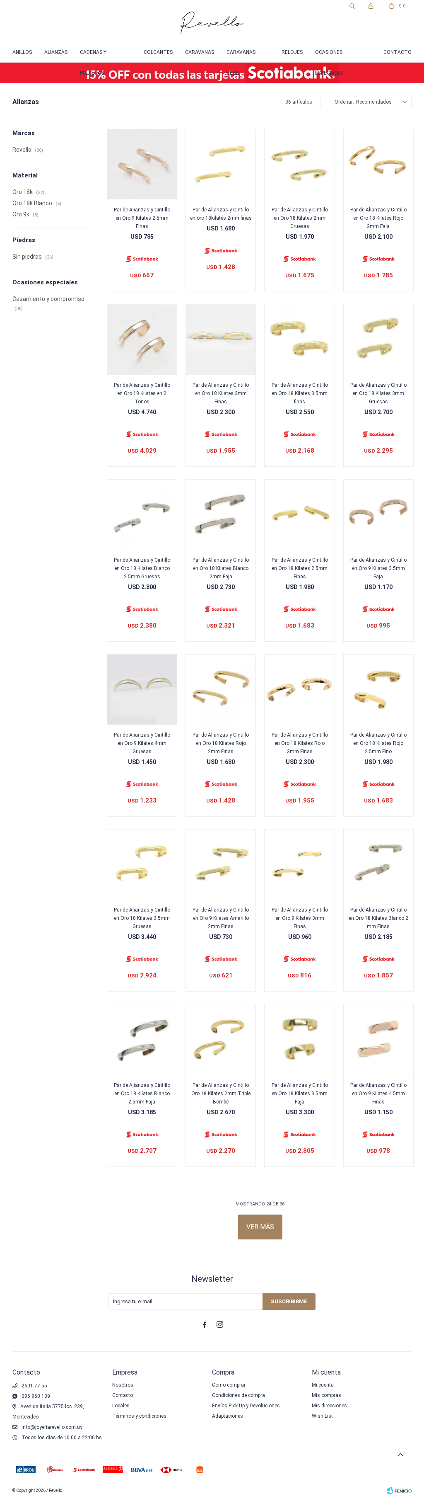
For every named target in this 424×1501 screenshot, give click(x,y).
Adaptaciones (227, 1416)
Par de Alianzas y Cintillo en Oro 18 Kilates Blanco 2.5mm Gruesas (142, 568)
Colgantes (158, 52)
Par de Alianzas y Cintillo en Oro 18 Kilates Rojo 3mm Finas (300, 743)
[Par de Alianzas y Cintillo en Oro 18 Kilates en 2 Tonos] (142, 339)
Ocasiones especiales (329, 56)
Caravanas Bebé (240, 56)
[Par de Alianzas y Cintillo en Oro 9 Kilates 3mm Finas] (299, 864)
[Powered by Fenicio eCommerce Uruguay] (399, 1490)
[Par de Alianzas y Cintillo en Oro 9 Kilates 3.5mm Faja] (378, 514)
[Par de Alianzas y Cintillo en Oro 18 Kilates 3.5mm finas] (299, 339)
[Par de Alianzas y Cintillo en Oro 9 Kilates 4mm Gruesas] (142, 689)
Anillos (22, 52)
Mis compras (326, 1395)
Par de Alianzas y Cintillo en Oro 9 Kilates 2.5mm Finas (142, 218)
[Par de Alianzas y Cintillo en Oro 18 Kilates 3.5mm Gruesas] (142, 864)
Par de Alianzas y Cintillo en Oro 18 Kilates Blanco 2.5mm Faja (142, 1093)
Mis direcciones (329, 1406)
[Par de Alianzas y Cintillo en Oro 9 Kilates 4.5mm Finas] (378, 1039)
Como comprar (229, 1385)
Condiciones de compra (238, 1395)
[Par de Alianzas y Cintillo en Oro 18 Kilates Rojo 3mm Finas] (299, 689)
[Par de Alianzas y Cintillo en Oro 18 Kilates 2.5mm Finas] (299, 514)
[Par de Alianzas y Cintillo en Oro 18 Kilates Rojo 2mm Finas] (221, 689)
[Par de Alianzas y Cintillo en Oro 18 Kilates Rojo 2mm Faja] (378, 164)
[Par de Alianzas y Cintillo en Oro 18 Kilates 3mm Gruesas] (378, 339)
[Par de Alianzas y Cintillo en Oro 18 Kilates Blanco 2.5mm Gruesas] (142, 514)
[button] (352, 6)
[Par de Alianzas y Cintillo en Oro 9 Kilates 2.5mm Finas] (142, 164)
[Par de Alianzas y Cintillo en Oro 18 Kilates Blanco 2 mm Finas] (378, 864)
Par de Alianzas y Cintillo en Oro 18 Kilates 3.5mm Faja (300, 1093)
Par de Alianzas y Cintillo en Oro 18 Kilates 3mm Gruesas (378, 393)
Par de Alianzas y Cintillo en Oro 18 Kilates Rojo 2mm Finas (221, 743)
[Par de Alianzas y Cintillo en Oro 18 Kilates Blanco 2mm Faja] (221, 514)
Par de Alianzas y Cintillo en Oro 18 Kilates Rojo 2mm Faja (378, 218)
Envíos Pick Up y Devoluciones (246, 1406)
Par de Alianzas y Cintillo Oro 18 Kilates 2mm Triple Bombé (221, 1093)
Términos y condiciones (139, 1416)
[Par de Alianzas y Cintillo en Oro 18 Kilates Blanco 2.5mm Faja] (142, 1039)
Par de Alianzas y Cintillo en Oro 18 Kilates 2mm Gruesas (300, 218)
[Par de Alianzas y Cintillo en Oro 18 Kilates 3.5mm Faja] (299, 1039)
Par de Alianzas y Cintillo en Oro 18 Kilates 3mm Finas (221, 393)
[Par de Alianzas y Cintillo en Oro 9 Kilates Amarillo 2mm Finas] (221, 864)
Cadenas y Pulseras (93, 56)
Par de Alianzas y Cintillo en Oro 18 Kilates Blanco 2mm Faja (221, 568)
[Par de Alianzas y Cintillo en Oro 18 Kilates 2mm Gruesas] (299, 164)
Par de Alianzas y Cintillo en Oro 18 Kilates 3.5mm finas (300, 393)
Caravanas (199, 52)
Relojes (292, 52)
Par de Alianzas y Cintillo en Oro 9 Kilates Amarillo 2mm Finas (221, 918)
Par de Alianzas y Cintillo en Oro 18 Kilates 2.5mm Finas (300, 568)
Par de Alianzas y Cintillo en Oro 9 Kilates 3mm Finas (300, 918)
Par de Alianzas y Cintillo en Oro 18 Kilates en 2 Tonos (142, 393)
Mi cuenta (323, 1385)
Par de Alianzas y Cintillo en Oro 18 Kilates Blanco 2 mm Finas (378, 918)
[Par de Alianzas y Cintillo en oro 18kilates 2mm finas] (221, 164)
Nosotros (122, 1385)
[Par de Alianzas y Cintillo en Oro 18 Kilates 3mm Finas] (221, 339)
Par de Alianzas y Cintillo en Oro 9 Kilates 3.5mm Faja (378, 568)
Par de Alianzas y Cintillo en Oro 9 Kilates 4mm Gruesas (142, 743)
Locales (121, 1406)
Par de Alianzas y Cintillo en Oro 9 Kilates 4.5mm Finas (378, 1093)
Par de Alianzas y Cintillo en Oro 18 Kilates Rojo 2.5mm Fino (378, 743)
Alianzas (55, 52)
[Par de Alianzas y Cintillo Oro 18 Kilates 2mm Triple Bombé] (221, 1039)
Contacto (397, 52)
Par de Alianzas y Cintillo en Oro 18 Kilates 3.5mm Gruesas (142, 918)
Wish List (322, 1416)
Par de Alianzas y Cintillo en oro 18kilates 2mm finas (221, 214)
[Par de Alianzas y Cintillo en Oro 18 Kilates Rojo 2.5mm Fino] (378, 689)
